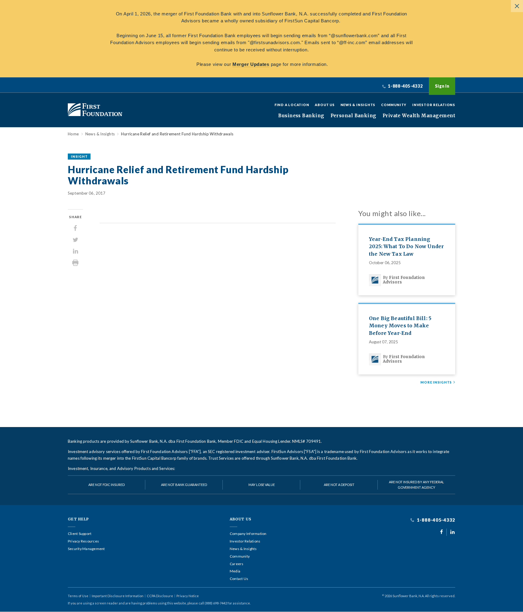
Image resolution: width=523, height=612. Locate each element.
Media (235, 571)
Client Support (79, 534)
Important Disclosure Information (117, 596)
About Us (324, 105)
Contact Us (239, 579)
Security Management (86, 549)
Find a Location (292, 105)
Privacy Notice (187, 596)
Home (73, 134)
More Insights (436, 382)
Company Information (248, 534)
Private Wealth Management (419, 115)
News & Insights (358, 105)
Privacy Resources (83, 541)
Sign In (442, 86)
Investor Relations (433, 105)
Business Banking (301, 115)
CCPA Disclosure (160, 596)
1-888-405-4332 (435, 520)
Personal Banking (354, 115)
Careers (237, 564)
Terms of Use (78, 596)
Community (393, 105)
